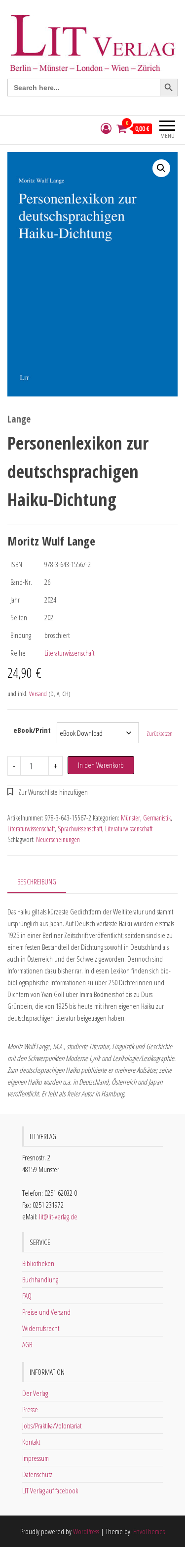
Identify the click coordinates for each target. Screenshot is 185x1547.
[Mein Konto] (106, 128)
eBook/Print (32, 730)
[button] (161, 168)
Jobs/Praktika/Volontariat (51, 1425)
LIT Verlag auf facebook (50, 1490)
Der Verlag (35, 1393)
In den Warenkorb (101, 765)
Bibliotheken (38, 1263)
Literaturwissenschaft (69, 653)
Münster (130, 817)
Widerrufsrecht (40, 1328)
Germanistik (157, 817)
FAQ (27, 1296)
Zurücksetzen (160, 733)
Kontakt (31, 1442)
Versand (38, 693)
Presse (30, 1409)
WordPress (86, 1531)
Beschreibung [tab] (36, 881)
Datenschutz (37, 1474)
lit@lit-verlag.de (58, 1216)
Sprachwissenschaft (80, 828)
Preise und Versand (46, 1312)
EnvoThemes (149, 1531)
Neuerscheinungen (58, 839)
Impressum (35, 1458)
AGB (27, 1344)
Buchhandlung (40, 1279)
